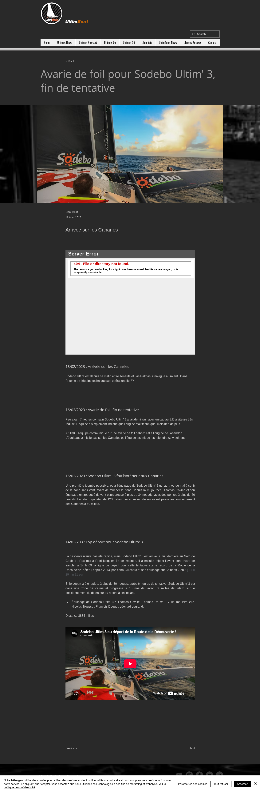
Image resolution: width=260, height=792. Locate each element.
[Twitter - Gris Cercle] (202, 775)
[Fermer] (255, 783)
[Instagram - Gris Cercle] (182, 775)
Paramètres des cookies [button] (192, 784)
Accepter (242, 784)
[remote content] (130, 302)
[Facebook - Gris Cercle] (192, 775)
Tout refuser (221, 784)
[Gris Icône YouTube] (172, 775)
